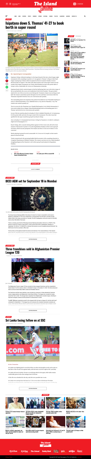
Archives (68, 16)
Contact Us (74, 16)
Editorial (45, 16)
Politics (56, 16)
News (19, 16)
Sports (29, 16)
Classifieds (62, 16)
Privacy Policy (9, 457)
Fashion (50, 16)
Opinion (40, 16)
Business (35, 16)
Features (24, 16)
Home (15, 16)
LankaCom (79, 457)
